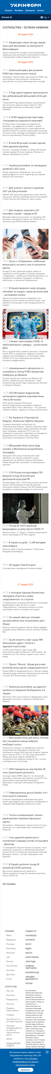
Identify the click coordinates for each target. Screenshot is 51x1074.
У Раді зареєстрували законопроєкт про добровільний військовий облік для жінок (25, 96)
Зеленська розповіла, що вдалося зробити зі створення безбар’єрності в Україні (24, 690)
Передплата (12, 999)
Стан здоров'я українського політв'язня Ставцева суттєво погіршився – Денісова (25, 841)
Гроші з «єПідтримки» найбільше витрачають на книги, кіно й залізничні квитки (24, 264)
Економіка (11, 948)
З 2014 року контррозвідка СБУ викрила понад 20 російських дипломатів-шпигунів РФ (23, 476)
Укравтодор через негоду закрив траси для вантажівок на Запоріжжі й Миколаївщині (24, 46)
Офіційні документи (32, 978)
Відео (28, 948)
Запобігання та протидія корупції (14, 1020)
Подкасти (31, 931)
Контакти (10, 995)
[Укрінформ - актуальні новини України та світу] (25, 5)
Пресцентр (30, 10)
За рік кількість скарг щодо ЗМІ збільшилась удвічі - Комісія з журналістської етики (23, 643)
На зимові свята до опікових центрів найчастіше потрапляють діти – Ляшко (24, 621)
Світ (8, 957)
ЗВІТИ (9, 1039)
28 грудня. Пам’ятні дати (22, 564)
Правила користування (12, 1009)
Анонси (40, 10)
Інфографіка (32, 957)
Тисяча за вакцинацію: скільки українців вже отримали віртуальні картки (22, 818)
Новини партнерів (31, 967)
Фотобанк (19, 10)
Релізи (29, 983)
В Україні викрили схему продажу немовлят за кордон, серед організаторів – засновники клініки (25, 291)
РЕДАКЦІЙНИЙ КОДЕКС (13, 1044)
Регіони (9, 961)
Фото (28, 944)
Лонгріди (30, 961)
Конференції (32, 972)
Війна (8, 935)
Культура (10, 970)
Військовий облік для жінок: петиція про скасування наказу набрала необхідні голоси (25, 741)
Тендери (10, 1015)
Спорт (9, 979)
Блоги (29, 953)
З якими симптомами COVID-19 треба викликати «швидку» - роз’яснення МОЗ (25, 345)
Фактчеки (10, 953)
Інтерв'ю (30, 940)
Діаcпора (10, 974)
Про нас (10, 991)
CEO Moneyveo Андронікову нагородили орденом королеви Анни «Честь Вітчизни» (23, 396)
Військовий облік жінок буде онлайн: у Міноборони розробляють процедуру (23, 449)
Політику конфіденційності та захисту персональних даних (26, 1061)
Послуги (8, 10)
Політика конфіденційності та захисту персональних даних (14, 1030)
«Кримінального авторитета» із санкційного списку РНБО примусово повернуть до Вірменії (23, 371)
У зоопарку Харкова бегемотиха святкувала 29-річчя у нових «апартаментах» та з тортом (23, 596)
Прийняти (25, 1070)
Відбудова (11, 940)
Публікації (31, 935)
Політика (10, 944)
